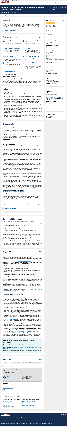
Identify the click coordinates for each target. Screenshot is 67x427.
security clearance (54, 98)
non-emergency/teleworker (21, 204)
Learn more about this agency (10, 30)
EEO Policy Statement (5, 420)
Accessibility (9, 423)
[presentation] (55, 33)
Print (55, 9)
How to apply (60, 15)
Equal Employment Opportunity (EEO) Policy (30, 401)
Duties (20, 15)
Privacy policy (29, 423)
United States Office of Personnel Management (15, 417)
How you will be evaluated (38, 15)
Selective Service (6, 405)
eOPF (33, 304)
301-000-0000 (6, 376)
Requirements (27, 15)
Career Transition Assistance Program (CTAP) (31, 240)
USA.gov (51, 423)
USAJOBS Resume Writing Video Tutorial (16, 290)
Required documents (50, 15)
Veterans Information (29, 420)
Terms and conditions (45, 423)
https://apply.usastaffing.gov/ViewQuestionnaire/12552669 (13, 191)
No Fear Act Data (24, 423)
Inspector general (17, 423)
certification (34, 316)
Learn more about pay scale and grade (54, 58)
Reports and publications (37, 423)
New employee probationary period (28, 402)
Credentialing (48, 102)
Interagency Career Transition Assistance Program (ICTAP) (15, 242)
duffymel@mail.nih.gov (7, 378)
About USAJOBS (4, 423)
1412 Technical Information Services (53, 74)
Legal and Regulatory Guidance (38, 420)
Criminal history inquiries (7, 401)
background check (55, 97)
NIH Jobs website (30, 289)
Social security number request (8, 406)
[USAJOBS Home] (5, 2)
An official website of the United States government (9, 0)
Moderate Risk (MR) (50, 95)
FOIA (13, 423)
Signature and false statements (28, 405)
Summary (4, 15)
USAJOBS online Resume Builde (24, 261)
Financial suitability (6, 402)
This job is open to (12, 15)
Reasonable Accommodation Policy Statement (17, 420)
